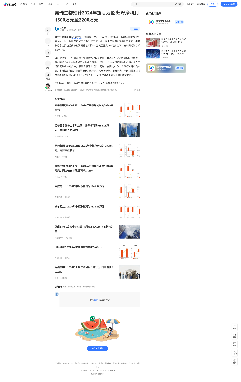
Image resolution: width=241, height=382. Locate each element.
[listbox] (97, 188)
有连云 (57, 116)
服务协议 (78, 363)
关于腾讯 (58, 363)
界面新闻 (58, 197)
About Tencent (68, 363)
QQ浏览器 (123, 363)
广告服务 (101, 363)
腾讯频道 (132, 363)
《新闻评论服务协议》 (88, 287)
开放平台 (93, 363)
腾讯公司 (94, 374)
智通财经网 (59, 136)
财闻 (56, 278)
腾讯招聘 (108, 363)
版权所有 (101, 374)
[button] (179, 22)
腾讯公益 (116, 363)
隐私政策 (85, 363)
